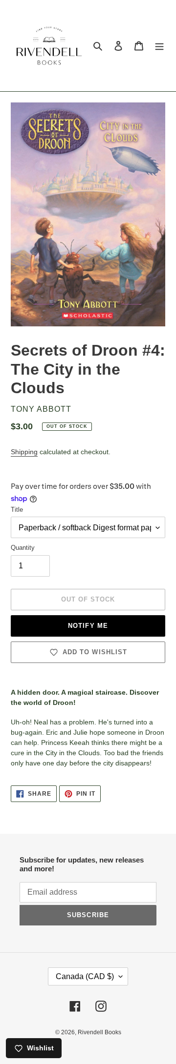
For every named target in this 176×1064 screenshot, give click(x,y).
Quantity (23, 547)
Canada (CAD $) (85, 976)
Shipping (24, 452)
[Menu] (159, 45)
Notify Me (88, 625)
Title (17, 509)
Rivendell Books (99, 1032)
